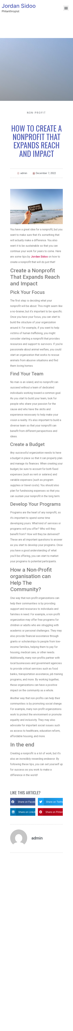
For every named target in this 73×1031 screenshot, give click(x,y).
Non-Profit (36, 112)
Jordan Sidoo (19, 6)
